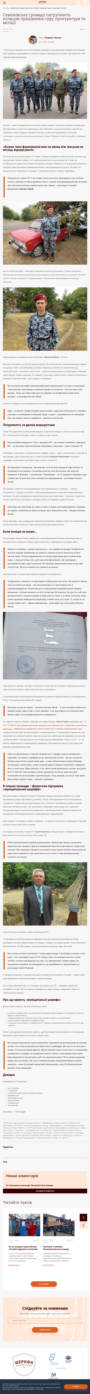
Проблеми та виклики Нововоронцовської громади (56, 1248)
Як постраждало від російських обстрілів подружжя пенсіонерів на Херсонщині (23, 1248)
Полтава (6, 8)
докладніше (14, 1265)
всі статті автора (46, 42)
